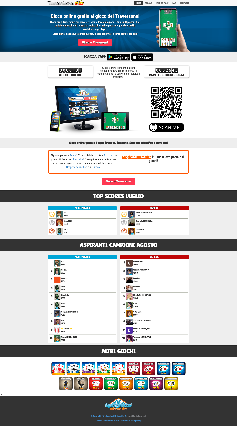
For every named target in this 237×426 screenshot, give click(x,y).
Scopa (73, 155)
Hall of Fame (162, 3)
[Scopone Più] (126, 383)
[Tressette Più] (141, 383)
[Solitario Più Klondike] (58, 368)
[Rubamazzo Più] (156, 383)
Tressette (78, 159)
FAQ (174, 3)
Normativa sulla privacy (131, 420)
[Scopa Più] (96, 383)
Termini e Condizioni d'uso (107, 420)
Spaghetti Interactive (136, 157)
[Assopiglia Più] (171, 383)
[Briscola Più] (111, 383)
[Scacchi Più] (66, 383)
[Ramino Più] (133, 368)
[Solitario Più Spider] (73, 368)
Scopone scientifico (76, 167)
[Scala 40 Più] (148, 368)
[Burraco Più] (178, 368)
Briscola (108, 155)
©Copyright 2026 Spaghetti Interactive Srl (109, 416)
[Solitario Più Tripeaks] (118, 368)
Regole (148, 3)
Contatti (184, 3)
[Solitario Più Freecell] (88, 368)
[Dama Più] (81, 383)
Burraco (95, 167)
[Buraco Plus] (163, 368)
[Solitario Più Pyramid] (103, 368)
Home (138, 3)
